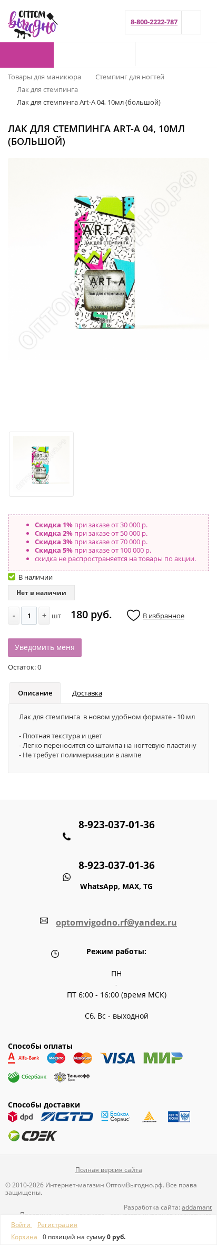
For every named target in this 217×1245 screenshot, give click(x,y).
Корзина (24, 1236)
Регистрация (57, 1224)
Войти (21, 1224)
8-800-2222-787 (154, 21)
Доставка (87, 693)
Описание (35, 693)
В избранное (163, 615)
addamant (197, 1207)
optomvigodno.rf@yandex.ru (116, 922)
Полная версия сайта (108, 1169)
